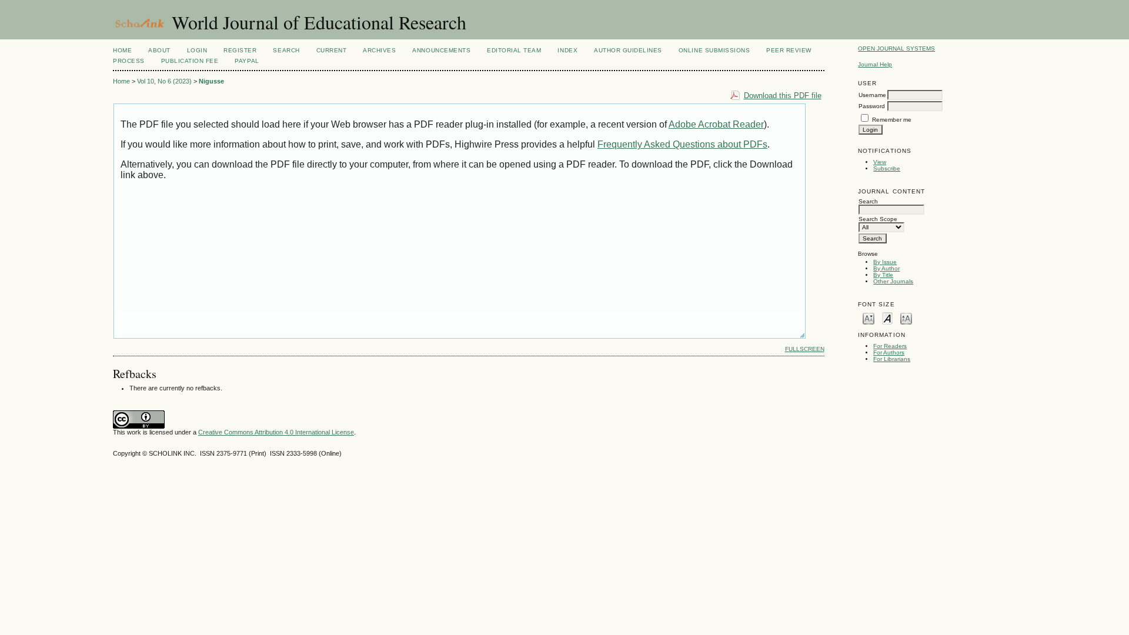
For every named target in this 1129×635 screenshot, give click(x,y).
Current (331, 50)
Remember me (891, 119)
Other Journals (893, 281)
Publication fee (190, 61)
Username (872, 95)
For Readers (890, 346)
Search (286, 50)
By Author (886, 268)
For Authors (888, 352)
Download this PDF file (782, 95)
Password (872, 106)
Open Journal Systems (896, 48)
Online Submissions (714, 50)
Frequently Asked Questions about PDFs (682, 144)
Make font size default (887, 318)
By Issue (885, 262)
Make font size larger (906, 318)
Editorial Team (514, 50)
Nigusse (211, 81)
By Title (883, 275)
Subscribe (886, 168)
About (159, 50)
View (879, 162)
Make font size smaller (868, 318)
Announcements (441, 50)
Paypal (247, 61)
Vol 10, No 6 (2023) (164, 81)
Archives (379, 50)
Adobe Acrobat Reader (716, 124)
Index (567, 50)
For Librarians (891, 359)
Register (239, 50)
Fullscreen (804, 349)
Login (197, 50)
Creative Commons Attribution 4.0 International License (276, 432)
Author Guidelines (628, 50)
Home (122, 50)
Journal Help (875, 64)
